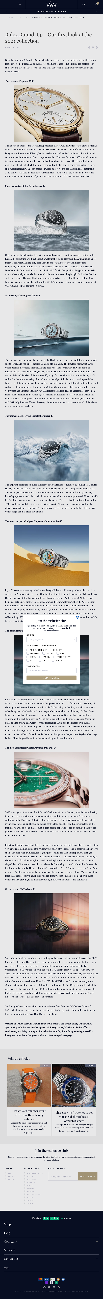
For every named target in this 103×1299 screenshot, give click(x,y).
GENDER (30, 635)
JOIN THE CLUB (51, 678)
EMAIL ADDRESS (33, 666)
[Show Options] (74, 639)
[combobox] (51, 639)
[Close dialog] (77, 617)
